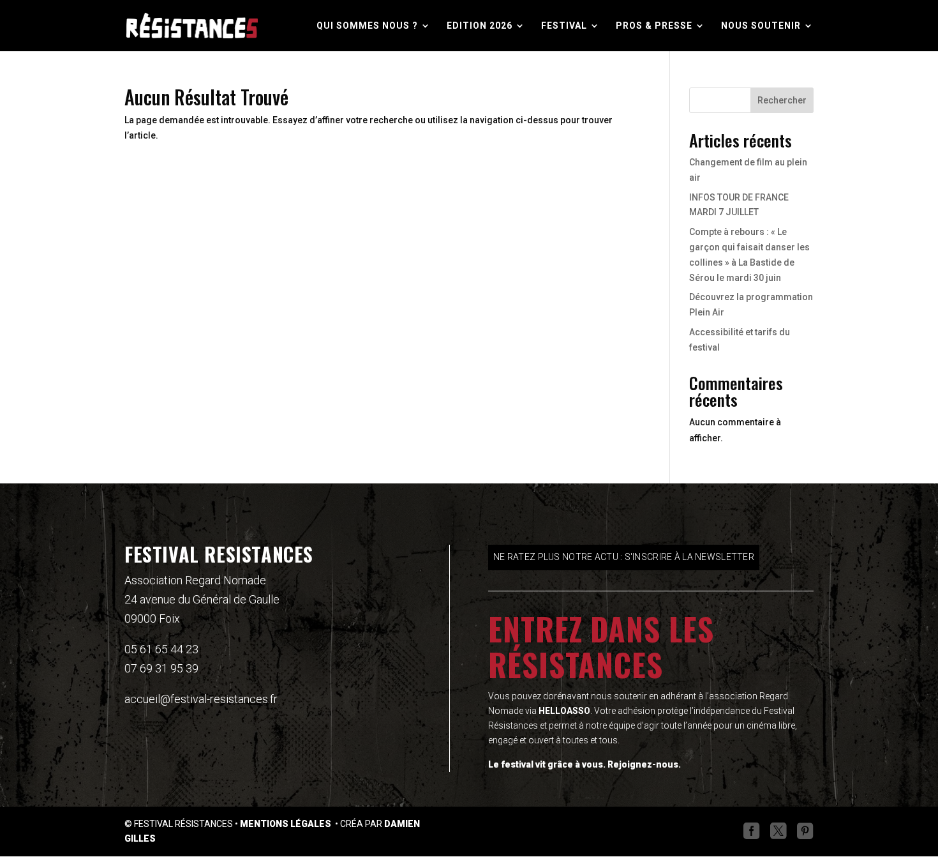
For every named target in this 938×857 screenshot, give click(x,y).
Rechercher (782, 100)
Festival (564, 26)
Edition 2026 (479, 26)
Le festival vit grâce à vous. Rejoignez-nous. (584, 764)
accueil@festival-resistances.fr (201, 699)
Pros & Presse (654, 26)
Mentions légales (286, 824)
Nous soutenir (761, 26)
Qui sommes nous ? (367, 26)
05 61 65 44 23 (161, 649)
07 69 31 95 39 (161, 668)
